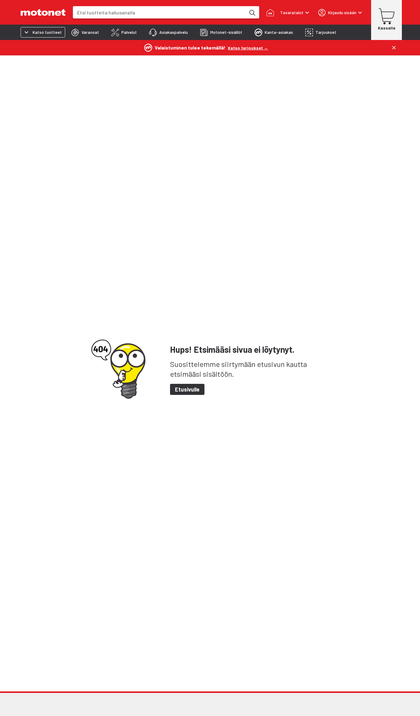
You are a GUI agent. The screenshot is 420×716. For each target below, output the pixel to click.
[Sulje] (393, 47)
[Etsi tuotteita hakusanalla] (252, 12)
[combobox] (159, 12)
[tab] (85, 32)
